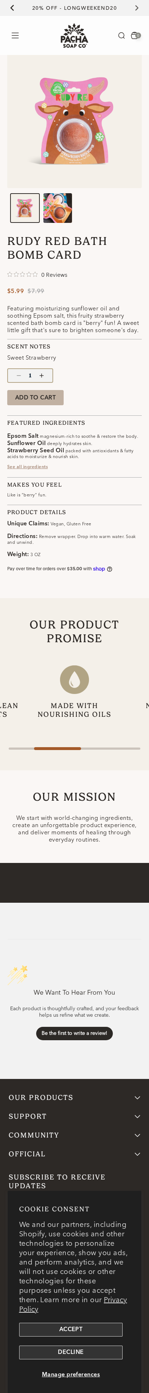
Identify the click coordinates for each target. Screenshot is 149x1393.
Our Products (41, 1097)
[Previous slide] (8, 8)
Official (27, 1154)
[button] (121, 35)
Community (34, 1135)
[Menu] (15, 35)
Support (28, 1116)
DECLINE (71, 1352)
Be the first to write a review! (74, 1033)
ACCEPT (71, 1330)
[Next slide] (141, 8)
